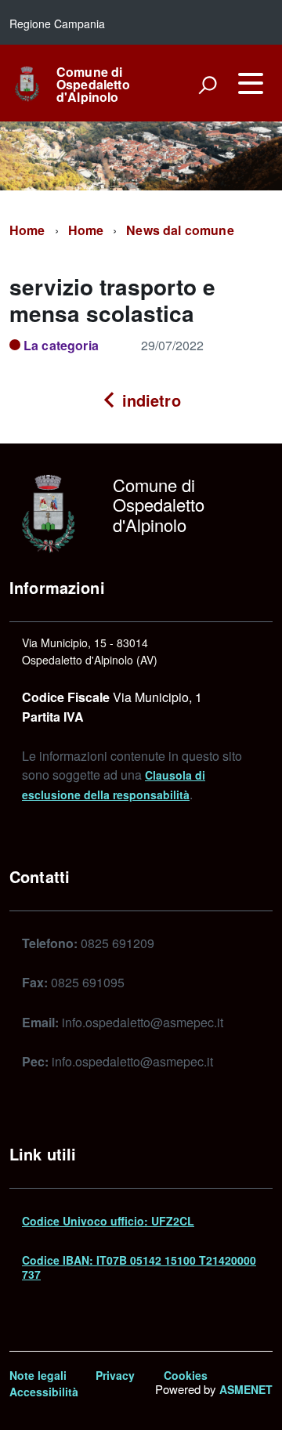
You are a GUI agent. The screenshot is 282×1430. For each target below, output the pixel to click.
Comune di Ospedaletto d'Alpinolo (93, 84)
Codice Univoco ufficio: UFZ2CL (108, 1221)
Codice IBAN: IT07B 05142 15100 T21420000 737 (139, 1267)
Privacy (115, 1375)
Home (27, 230)
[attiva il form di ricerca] (207, 84)
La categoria (61, 345)
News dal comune (179, 230)
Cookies (186, 1375)
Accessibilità (43, 1391)
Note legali (38, 1375)
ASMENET (246, 1389)
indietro (148, 400)
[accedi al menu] (250, 83)
